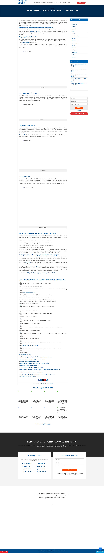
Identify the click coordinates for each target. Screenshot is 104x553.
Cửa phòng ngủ (50, 383)
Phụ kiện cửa (74, 38)
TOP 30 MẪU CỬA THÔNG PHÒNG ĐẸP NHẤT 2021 (32, 367)
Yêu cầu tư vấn (100, 551)
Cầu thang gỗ (74, 47)
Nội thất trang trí (75, 40)
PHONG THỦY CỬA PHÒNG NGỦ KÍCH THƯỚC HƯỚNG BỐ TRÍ (34, 363)
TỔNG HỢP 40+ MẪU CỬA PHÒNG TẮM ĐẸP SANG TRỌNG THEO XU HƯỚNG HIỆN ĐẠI (40, 369)
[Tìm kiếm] (72, 2)
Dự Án (55, 2)
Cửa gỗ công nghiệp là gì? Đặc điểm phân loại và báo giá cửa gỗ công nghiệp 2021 (37, 374)
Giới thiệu (43, 2)
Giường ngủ (74, 50)
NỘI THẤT (74, 29)
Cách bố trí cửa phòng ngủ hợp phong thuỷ (29, 361)
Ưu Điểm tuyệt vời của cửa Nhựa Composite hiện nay (31, 371)
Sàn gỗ (73, 45)
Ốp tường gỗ (74, 52)
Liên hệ (68, 2)
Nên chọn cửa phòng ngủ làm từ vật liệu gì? (29, 365)
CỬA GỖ (74, 26)
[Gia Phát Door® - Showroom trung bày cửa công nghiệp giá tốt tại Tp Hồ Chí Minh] (25, 2)
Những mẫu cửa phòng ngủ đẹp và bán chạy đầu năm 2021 (41, 273)
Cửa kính (74, 57)
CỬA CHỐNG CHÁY (76, 22)
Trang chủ (37, 2)
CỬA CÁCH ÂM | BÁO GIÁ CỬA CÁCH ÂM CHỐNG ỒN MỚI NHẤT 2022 (36, 357)
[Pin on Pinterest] (45, 380)
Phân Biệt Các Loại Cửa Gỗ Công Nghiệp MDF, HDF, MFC (32, 359)
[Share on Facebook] (39, 380)
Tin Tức (64, 2)
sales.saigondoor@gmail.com (29, 292)
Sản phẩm (49, 2)
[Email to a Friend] (43, 380)
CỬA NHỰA (74, 24)
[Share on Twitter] (41, 380)
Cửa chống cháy (75, 36)
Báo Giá (59, 2)
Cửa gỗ (73, 31)
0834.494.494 (4, 551)
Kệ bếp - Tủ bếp (75, 43)
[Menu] (75, 2)
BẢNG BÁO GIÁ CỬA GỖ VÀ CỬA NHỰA (29, 376)
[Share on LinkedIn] (47, 380)
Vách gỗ (73, 54)
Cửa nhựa (74, 33)
